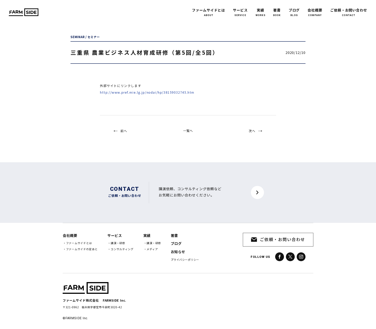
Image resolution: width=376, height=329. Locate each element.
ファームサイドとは (208, 12)
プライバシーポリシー (185, 259)
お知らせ (178, 252)
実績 (260, 12)
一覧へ (188, 130)
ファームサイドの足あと (82, 249)
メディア (152, 249)
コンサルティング (122, 249)
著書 (277, 12)
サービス (240, 12)
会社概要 (314, 12)
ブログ (294, 12)
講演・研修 (118, 243)
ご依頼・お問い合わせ (348, 12)
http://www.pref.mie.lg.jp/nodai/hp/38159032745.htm (147, 92)
